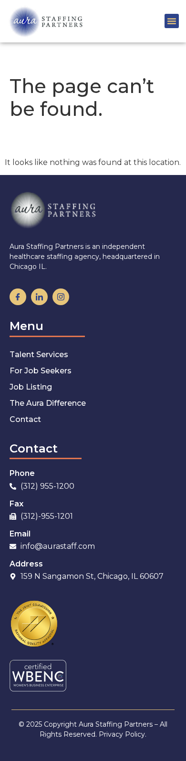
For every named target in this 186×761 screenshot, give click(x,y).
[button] (172, 21)
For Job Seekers (41, 370)
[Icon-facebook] (18, 296)
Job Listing (31, 386)
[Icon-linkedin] (39, 296)
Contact (25, 419)
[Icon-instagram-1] (60, 296)
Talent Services (39, 354)
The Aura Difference (48, 403)
